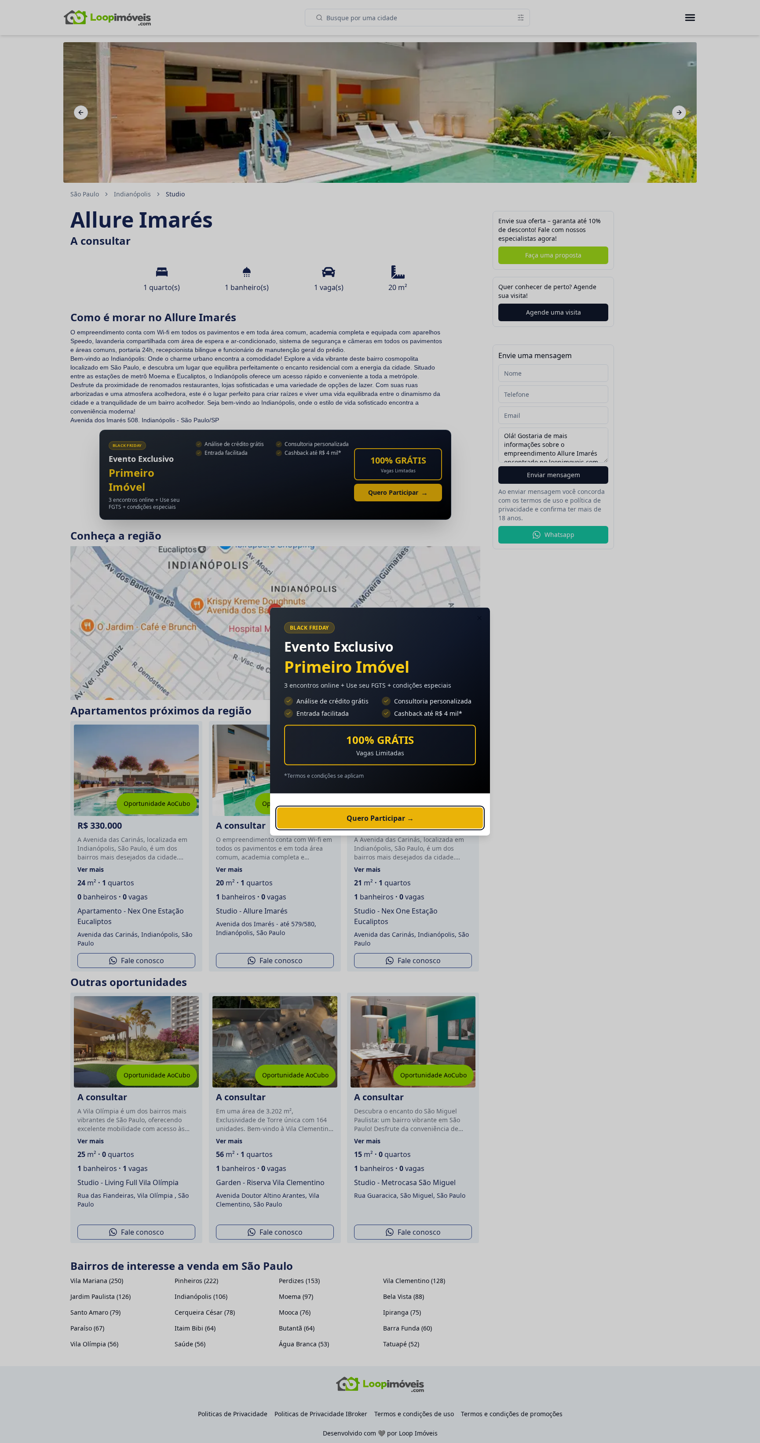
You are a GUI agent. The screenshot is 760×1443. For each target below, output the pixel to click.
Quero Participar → (380, 818)
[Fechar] (479, 618)
